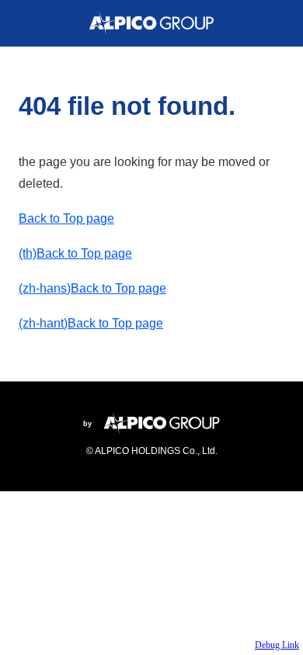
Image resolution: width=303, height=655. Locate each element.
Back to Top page (66, 218)
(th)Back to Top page (75, 253)
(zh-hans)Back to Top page (92, 288)
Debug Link (277, 644)
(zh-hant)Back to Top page (91, 323)
